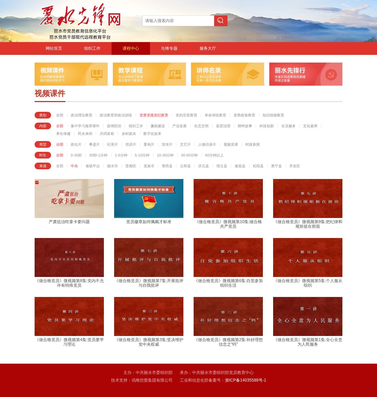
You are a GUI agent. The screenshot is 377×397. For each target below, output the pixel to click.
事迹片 (94, 144)
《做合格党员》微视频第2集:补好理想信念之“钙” (228, 342)
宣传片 (167, 144)
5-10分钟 (142, 155)
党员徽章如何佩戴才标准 (148, 222)
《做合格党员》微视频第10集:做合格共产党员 (228, 224)
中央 (74, 166)
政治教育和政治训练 (116, 115)
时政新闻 (252, 144)
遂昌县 (240, 166)
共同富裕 (107, 133)
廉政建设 (158, 126)
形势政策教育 (244, 115)
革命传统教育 (215, 115)
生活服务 (288, 126)
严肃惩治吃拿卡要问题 (69, 222)
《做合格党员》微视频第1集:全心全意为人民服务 (307, 342)
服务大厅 (208, 48)
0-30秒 (76, 155)
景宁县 (276, 166)
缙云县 (221, 166)
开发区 (294, 166)
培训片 (130, 144)
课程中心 (131, 48)
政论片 (76, 144)
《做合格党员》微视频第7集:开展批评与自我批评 (148, 283)
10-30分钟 (165, 155)
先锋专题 (169, 48)
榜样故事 (245, 126)
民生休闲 (85, 133)
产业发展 (179, 126)
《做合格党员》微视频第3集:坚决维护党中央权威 (148, 342)
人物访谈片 (207, 144)
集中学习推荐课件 (85, 126)
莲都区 (130, 166)
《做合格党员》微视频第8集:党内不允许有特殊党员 (69, 283)
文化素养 (310, 126)
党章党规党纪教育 (154, 115)
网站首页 (54, 48)
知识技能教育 (273, 115)
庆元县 (203, 166)
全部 (59, 115)
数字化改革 (152, 133)
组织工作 (92, 48)
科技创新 (267, 126)
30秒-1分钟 (98, 155)
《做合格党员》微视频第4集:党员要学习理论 (69, 342)
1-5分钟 (121, 155)
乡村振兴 (129, 133)
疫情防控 (114, 126)
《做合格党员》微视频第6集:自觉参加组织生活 (228, 283)
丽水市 (112, 166)
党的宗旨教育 (186, 115)
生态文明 (201, 126)
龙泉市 (149, 166)
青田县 (167, 166)
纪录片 (112, 144)
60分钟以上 (214, 155)
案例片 (149, 144)
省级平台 (92, 166)
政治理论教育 (81, 115)
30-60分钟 (189, 155)
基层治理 (223, 126)
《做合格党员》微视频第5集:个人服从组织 (307, 283)
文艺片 (185, 144)
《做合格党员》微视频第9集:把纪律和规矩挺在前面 (307, 224)
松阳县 (258, 166)
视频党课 (231, 144)
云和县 (185, 166)
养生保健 (63, 133)
